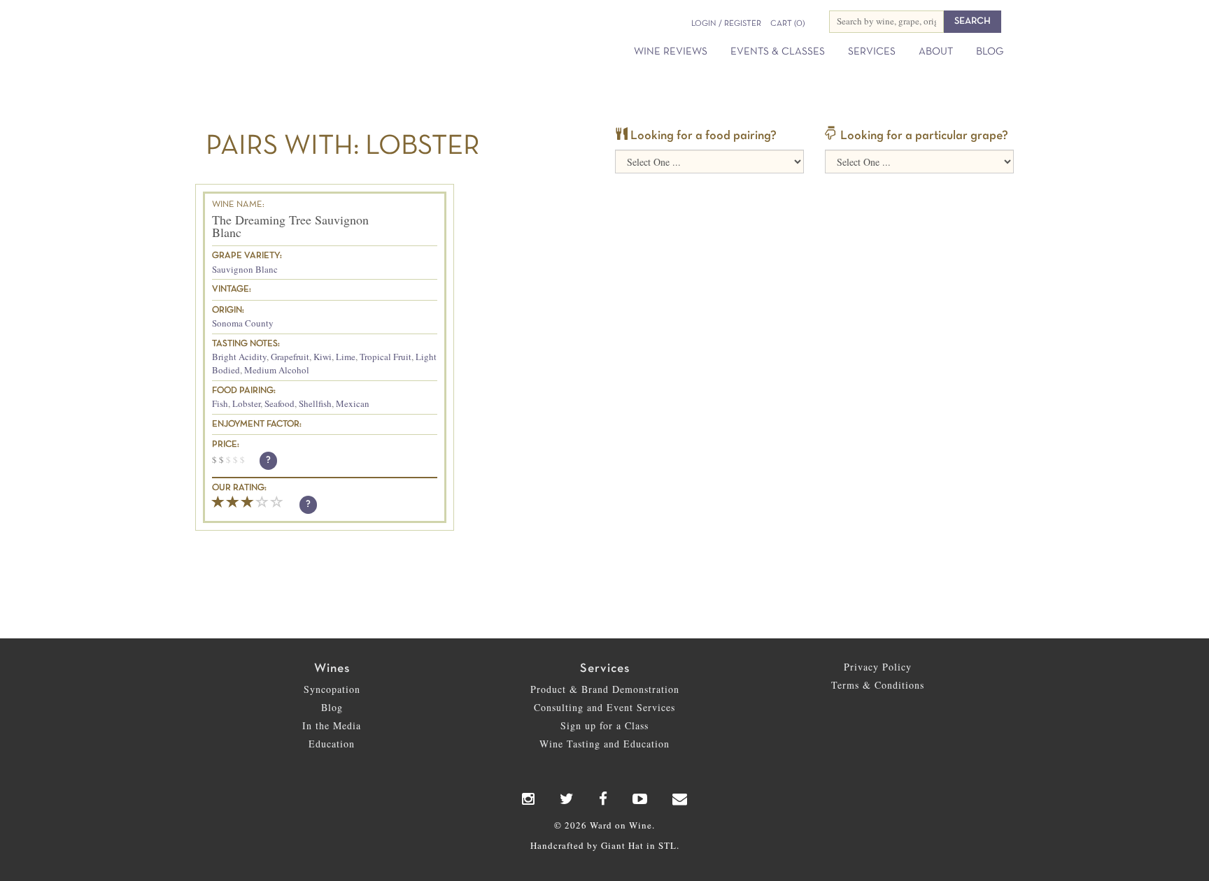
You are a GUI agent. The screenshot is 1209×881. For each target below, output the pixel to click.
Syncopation (332, 689)
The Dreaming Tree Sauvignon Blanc (290, 226)
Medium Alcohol (276, 370)
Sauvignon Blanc (245, 269)
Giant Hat (622, 845)
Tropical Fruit (385, 356)
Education (332, 743)
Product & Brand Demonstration (604, 689)
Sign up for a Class (604, 725)
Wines (332, 669)
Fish (220, 403)
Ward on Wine (326, 34)
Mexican (352, 403)
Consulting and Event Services (604, 707)
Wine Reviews (670, 52)
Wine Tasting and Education (604, 743)
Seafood (279, 403)
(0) (787, 23)
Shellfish (315, 403)
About (936, 52)
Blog (989, 52)
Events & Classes (777, 52)
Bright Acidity (239, 356)
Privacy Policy (878, 666)
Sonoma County (243, 323)
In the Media (331, 725)
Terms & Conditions (877, 685)
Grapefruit (290, 356)
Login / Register (726, 23)
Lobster (246, 403)
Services (872, 52)
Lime (345, 356)
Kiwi (322, 356)
